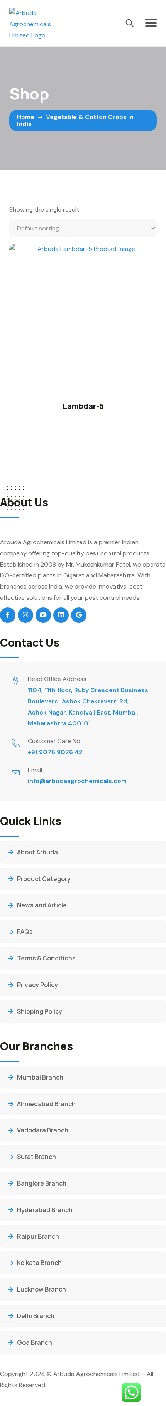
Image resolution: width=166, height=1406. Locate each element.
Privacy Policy (37, 984)
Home (25, 117)
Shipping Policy (39, 1011)
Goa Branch (34, 1342)
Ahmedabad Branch (46, 1104)
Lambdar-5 (83, 406)
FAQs (25, 931)
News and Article (42, 905)
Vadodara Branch (42, 1130)
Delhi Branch (35, 1316)
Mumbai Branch (40, 1077)
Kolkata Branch (39, 1262)
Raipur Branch (38, 1236)
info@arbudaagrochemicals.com (77, 781)
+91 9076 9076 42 (55, 752)
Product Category (44, 879)
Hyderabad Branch (45, 1210)
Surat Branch (36, 1156)
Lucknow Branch (41, 1289)
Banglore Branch (41, 1183)
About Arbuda (37, 852)
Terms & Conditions (46, 958)
